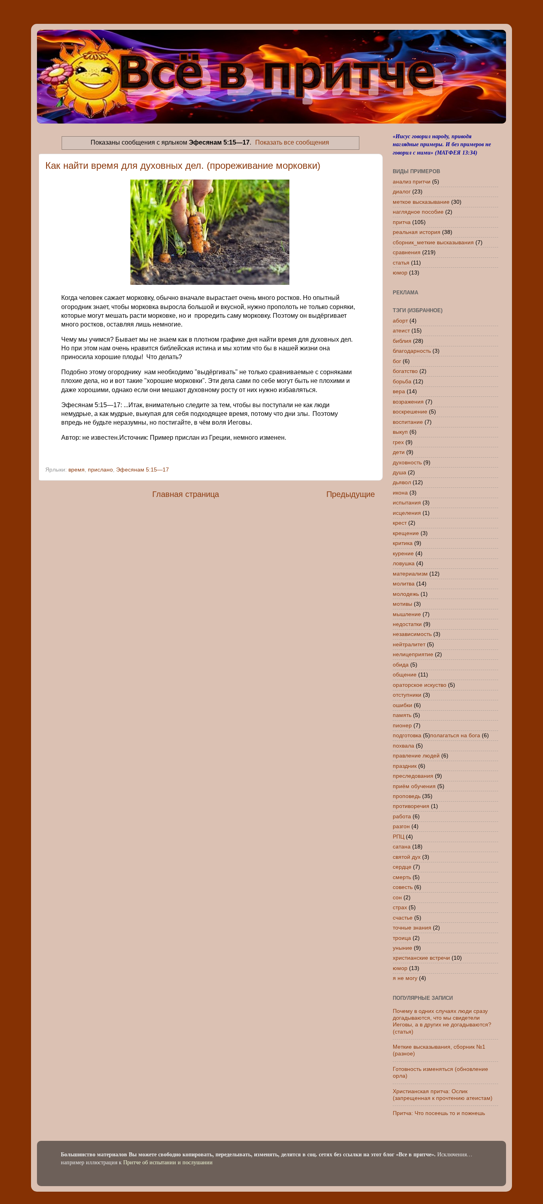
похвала (403, 745)
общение (405, 674)
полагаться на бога (455, 735)
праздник (405, 766)
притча (402, 222)
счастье (403, 917)
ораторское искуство (419, 685)
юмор (400, 272)
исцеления (407, 513)
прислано (100, 469)
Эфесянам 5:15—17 (142, 469)
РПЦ (398, 836)
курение (403, 553)
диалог (402, 191)
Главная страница (185, 494)
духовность (407, 462)
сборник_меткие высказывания (433, 242)
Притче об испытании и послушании (168, 1162)
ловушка (404, 563)
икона (400, 492)
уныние (402, 948)
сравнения (407, 252)
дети (399, 452)
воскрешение (410, 411)
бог (397, 361)
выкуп (400, 432)
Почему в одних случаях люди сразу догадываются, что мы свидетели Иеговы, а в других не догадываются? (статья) (442, 1021)
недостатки (407, 624)
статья (401, 262)
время (76, 469)
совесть (403, 887)
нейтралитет (409, 644)
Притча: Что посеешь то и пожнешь (439, 1113)
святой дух (407, 857)
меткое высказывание (421, 202)
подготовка (407, 735)
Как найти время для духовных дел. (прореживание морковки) (182, 165)
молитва (404, 583)
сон (397, 897)
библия (402, 341)
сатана (402, 846)
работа (402, 816)
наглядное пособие (418, 212)
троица (402, 938)
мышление (407, 614)
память (402, 715)
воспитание (408, 422)
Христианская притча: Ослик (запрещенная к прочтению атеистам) (443, 1094)
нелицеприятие (413, 654)
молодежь (406, 594)
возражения (408, 401)
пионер (402, 725)
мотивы (402, 604)
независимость (412, 634)
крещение (406, 533)
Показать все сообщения (292, 142)
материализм (410, 573)
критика (403, 543)
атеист (401, 330)
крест (400, 523)
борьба (402, 381)
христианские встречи (421, 958)
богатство (405, 371)
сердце (402, 867)
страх (400, 907)
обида (401, 664)
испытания (407, 502)
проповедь (407, 796)
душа (399, 472)
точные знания (412, 927)
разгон (401, 826)
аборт (400, 320)
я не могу (405, 978)
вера (399, 391)
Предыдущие (350, 494)
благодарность (412, 351)
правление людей (416, 755)
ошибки (402, 705)
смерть (402, 877)
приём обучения (414, 786)
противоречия (411, 806)
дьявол (402, 482)
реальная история (416, 232)
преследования (413, 776)
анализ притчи (412, 181)
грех (398, 442)
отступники (407, 695)
